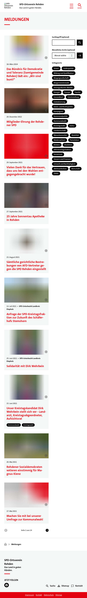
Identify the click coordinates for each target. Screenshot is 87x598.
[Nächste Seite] (47, 530)
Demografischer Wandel (63, 87)
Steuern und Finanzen (62, 159)
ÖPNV (56, 173)
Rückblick (68, 145)
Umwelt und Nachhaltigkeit (64, 164)
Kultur (72, 125)
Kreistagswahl (59, 125)
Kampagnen (58, 111)
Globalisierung (59, 102)
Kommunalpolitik (60, 116)
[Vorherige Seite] (5, 530)
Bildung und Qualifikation (64, 73)
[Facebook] (6, 585)
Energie (57, 92)
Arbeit (56, 68)
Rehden (57, 145)
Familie (77, 92)
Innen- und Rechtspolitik (63, 106)
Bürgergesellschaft (61, 78)
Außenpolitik (68, 68)
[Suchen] (80, 43)
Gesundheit (58, 97)
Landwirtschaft (60, 130)
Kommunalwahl (60, 121)
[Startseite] (5, 544)
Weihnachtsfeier (60, 168)
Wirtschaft (75, 168)
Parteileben (74, 140)
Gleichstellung (73, 97)
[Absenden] (80, 55)
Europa (67, 92)
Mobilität (75, 135)
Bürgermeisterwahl (61, 83)
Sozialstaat (58, 154)
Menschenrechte (60, 135)
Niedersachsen (59, 140)
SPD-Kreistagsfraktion (62, 149)
